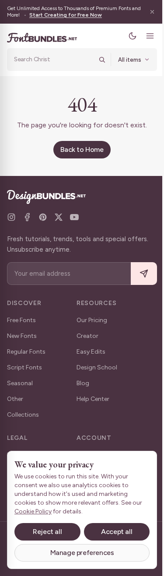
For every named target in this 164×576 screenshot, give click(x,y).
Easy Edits (91, 351)
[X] (58, 217)
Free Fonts (21, 320)
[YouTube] (74, 217)
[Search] (95, 59)
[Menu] (143, 36)
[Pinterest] (42, 217)
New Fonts (22, 336)
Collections (23, 414)
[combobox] (50, 59)
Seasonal (20, 383)
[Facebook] (27, 217)
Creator (87, 336)
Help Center (93, 399)
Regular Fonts (26, 351)
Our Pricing (92, 320)
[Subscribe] (137, 273)
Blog (83, 383)
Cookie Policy (33, 511)
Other (15, 399)
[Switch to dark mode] (126, 36)
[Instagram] (11, 217)
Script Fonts (24, 367)
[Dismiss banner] (145, 12)
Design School (97, 367)
